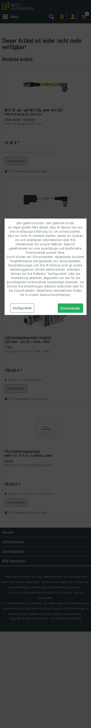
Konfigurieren (22, 308)
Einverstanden (70, 308)
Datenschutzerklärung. (55, 295)
